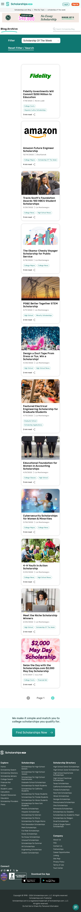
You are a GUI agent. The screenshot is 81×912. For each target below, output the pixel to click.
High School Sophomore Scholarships (63, 774)
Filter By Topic (39, 10)
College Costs (29, 106)
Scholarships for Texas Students (34, 794)
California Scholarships (62, 787)
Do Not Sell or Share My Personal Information (40, 906)
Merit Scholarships (29, 827)
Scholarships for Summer (32, 843)
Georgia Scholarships (61, 799)
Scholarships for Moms (31, 818)
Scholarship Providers (9, 801)
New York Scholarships (62, 793)
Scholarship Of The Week (47, 160)
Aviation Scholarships (30, 853)
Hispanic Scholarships (30, 812)
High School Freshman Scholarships (62, 779)
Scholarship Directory (9, 773)
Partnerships (58, 849)
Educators (5, 798)
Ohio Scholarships (60, 805)
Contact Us (57, 846)
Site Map (56, 859)
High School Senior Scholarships (66, 767)
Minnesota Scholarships (62, 809)
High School (28, 315)
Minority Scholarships (44, 315)
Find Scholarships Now (31, 732)
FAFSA (3, 785)
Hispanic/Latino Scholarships (35, 110)
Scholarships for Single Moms (33, 821)
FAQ (55, 843)
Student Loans (6, 789)
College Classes (30, 478)
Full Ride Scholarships (30, 831)
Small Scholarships (61, 821)
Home (3, 767)
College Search (7, 779)
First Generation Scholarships (33, 824)
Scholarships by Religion (63, 818)
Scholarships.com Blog (23, 10)
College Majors (29, 160)
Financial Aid (42, 680)
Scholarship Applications (33, 425)
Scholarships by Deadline (63, 812)
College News (29, 213)
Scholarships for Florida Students (35, 797)
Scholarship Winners (9, 776)
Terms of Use (58, 865)
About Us (57, 840)
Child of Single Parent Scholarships (61, 825)
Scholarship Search (8, 770)
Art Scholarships (28, 846)
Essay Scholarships (29, 834)
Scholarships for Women (31, 815)
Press (3, 804)
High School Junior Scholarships (66, 770)
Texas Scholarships (61, 783)
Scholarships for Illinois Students (35, 800)
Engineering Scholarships (32, 850)
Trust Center (58, 868)
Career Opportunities (61, 852)
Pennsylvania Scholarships (64, 802)
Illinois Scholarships (61, 796)
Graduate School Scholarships (34, 782)
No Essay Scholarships (31, 837)
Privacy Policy (58, 862)
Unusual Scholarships (30, 840)
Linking (56, 855)
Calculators (5, 792)
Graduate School (30, 421)
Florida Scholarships (61, 790)
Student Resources (8, 795)
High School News (44, 213)
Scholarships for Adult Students (34, 785)
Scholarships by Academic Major (66, 815)
